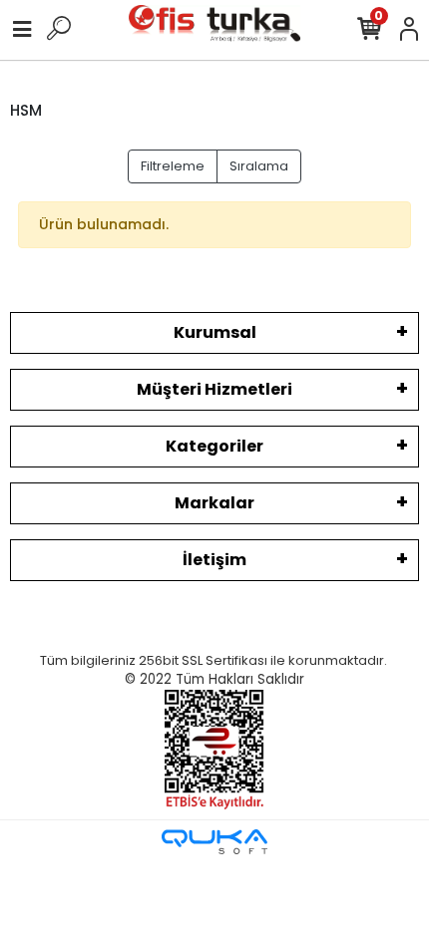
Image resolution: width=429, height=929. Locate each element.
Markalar (214, 502)
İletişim (214, 559)
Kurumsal (215, 332)
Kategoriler (214, 446)
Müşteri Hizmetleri (214, 389)
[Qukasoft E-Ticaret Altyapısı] (214, 841)
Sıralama (258, 165)
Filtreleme (173, 165)
